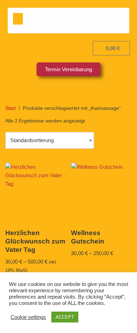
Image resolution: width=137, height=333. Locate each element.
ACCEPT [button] (65, 317)
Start (10, 108)
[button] (18, 19)
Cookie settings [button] (28, 317)
